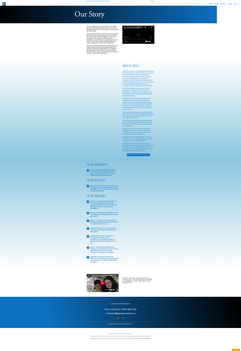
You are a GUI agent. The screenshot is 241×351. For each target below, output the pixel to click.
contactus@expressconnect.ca (120, 313)
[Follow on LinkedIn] (123, 318)
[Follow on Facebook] (118, 318)
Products (216, 3)
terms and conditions (145, 338)
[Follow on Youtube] (120, 318)
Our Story (222, 3)
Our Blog (230, 3)
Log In (235, 3)
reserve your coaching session (138, 154)
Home (210, 3)
